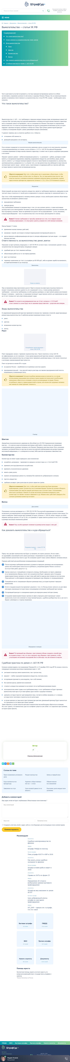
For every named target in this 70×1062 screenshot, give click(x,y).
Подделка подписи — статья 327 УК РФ (35, 548)
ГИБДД (29, 846)
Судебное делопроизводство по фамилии (39, 842)
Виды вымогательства (13, 43)
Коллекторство (13, 53)
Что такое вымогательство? (15, 36)
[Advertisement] (35, 80)
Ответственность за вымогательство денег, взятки (22, 40)
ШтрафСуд (37, 4)
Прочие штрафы (32, 852)
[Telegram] (10, 764)
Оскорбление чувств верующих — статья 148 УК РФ (35, 348)
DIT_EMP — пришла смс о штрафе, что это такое (40, 909)
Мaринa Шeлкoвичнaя (35, 756)
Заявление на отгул (10, 788)
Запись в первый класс (54, 775)
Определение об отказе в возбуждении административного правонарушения (40, 883)
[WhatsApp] (13, 764)
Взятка (10, 57)
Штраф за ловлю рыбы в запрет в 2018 (39, 869)
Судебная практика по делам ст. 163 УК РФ (20, 63)
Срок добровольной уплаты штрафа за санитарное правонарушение (37, 900)
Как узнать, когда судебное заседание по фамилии (37, 861)
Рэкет (10, 46)
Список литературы (7, 1053)
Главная (6, 23)
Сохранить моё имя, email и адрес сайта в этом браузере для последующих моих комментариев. (34, 825)
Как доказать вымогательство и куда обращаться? (22, 60)
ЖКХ (10, 1043)
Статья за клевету (35, 283)
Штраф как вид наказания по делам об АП (40, 891)
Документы (13, 23)
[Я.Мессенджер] (3, 764)
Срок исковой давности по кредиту (33, 789)
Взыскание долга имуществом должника (56, 789)
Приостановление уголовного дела (13, 776)
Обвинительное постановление (52, 782)
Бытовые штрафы (32, 895)
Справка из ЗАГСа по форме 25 (39, 875)
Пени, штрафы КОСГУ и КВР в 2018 (40, 854)
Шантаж (10, 50)
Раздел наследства (31, 775)
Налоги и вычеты (49, 1043)
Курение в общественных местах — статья (33, 782)
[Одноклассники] (8, 764)
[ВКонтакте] (5, 764)
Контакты (4, 1052)
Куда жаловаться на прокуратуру (10, 782)
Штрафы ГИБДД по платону (38, 849)
